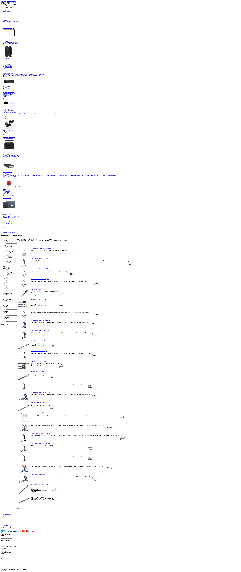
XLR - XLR (9, 271)
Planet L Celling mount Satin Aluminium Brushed (13, 186)
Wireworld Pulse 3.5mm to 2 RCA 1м (38, 299)
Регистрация (3, 11)
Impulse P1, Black (6, 152)
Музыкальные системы (8, 154)
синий (8, 267)
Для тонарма (9, 258)
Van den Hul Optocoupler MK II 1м (38, 412)
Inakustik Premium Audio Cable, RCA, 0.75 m (40, 320)
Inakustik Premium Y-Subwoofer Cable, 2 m (40, 279)
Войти (8, 11)
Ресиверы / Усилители (7, 88)
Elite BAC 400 (6, 212)
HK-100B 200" (6, 37)
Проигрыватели (6, 109)
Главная (4, 225)
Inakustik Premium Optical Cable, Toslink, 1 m (40, 381)
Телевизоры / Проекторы (8, 40)
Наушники (5, 132)
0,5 (7, 277)
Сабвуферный (10, 251)
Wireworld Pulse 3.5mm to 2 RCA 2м (38, 361)
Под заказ (9, 247)
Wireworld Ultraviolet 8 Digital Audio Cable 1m (40, 484)
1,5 (7, 283)
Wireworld (9, 262)
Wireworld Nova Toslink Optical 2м (38, 402)
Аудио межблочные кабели (9, 232)
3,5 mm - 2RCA (10, 272)
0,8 (7, 279)
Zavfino (8, 265)
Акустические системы (8, 60)
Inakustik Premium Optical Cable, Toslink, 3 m (40, 453)
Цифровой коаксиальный (9, 257)
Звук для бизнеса (6, 174)
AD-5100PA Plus (6, 86)
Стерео (8, 250)
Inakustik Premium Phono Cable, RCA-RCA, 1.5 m (41, 464)
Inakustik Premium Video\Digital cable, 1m (39, 258)
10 (7, 284)
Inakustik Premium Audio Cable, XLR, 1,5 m (40, 474)
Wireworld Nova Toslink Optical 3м (38, 495)
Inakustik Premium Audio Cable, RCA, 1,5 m (40, 330)
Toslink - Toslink (10, 274)
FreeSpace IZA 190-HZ (7, 172)
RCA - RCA (9, 269)
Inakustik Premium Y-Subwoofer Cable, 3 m (40, 309)
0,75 (8, 278)
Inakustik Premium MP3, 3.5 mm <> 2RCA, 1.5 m (41, 248)
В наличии (9, 246)
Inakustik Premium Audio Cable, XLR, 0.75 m (40, 392)
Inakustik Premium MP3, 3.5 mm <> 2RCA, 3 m (40, 268)
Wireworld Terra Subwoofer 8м (37, 289)
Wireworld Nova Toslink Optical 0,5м (38, 340)
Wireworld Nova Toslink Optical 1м (38, 371)
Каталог (4, 227)
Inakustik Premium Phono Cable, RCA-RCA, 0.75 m (41, 423)
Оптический (9, 255)
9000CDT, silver (6, 107)
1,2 (7, 282)
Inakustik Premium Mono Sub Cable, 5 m (39, 351)
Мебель (4, 189)
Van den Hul (9, 263)
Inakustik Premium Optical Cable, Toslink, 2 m (40, 443)
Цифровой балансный (12, 254)
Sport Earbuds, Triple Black (8, 130)
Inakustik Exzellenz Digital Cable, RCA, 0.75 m (40, 433)
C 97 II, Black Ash (6, 58)
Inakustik (9, 261)
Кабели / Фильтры (7, 214)
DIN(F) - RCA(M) (10, 273)
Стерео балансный (11, 252)
